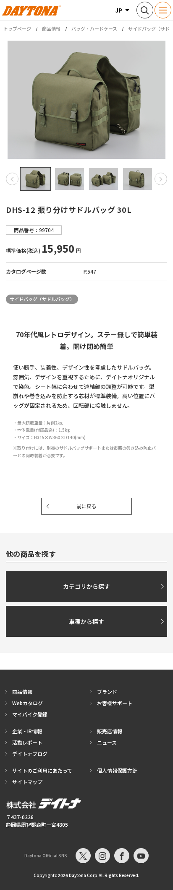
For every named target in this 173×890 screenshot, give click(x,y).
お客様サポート (114, 702)
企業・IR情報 (27, 731)
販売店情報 (109, 731)
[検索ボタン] (144, 10)
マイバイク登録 (29, 714)
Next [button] (161, 179)
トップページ (17, 28)
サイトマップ (27, 781)
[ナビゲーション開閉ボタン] (163, 10)
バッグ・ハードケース (94, 28)
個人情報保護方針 (117, 770)
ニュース (107, 742)
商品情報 (51, 28)
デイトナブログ (29, 753)
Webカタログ (27, 702)
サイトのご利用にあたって (42, 770)
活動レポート (27, 742)
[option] (86, 100)
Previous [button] (12, 179)
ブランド (107, 691)
